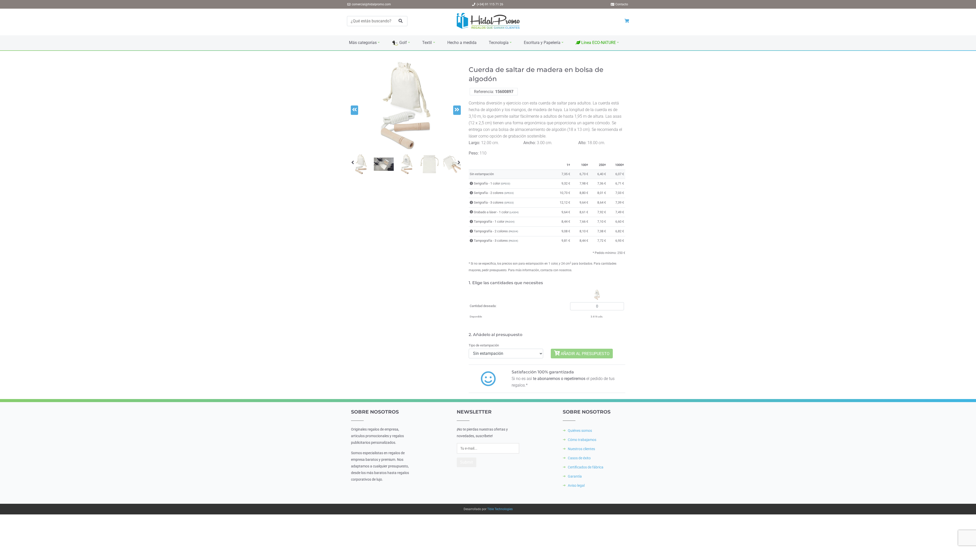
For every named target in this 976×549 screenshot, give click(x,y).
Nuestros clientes (581, 449)
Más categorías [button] (363, 42)
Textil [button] (427, 42)
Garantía (575, 476)
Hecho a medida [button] (462, 42)
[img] (471, 183)
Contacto (621, 4)
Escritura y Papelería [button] (542, 42)
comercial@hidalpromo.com (371, 4)
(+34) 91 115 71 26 (490, 4)
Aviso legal (576, 485)
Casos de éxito (579, 458)
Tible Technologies (500, 509)
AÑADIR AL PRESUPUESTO (584, 353)
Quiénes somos (580, 431)
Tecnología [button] (499, 42)
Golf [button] (402, 42)
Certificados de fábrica (585, 467)
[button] (597, 42)
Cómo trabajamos (582, 440)
